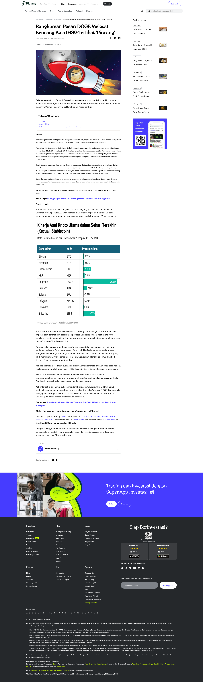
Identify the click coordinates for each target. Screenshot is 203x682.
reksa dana (110, 419)
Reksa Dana (61, 666)
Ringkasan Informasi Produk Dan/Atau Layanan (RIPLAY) (49, 670)
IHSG (43, 121)
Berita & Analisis (47, 19)
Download (124, 504)
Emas (55, 664)
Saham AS (49, 419)
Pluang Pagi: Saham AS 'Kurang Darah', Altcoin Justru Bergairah (78, 198)
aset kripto (79, 419)
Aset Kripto (45, 124)
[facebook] (119, 38)
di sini (63, 416)
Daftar (111, 504)
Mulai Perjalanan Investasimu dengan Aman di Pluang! (61, 126)
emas (84, 416)
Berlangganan (168, 585)
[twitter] (115, 38)
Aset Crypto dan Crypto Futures (96, 664)
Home (38, 19)
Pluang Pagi (58, 19)
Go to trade (174, 4)
